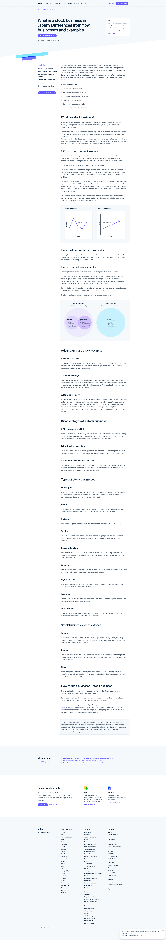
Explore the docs (113, 802)
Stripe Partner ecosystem (92, 899)
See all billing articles (44, 762)
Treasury (63, 892)
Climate (63, 847)
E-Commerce (88, 842)
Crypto (63, 851)
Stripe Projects (88, 921)
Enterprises (87, 832)
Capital (63, 842)
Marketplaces (88, 854)
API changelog (88, 916)
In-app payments (89, 851)
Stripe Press (111, 872)
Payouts (63, 878)
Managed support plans (115, 884)
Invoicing (63, 863)
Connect (63, 849)
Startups (87, 834)
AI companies (88, 863)
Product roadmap (113, 865)
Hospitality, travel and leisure (93, 873)
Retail (86, 888)
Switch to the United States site (132, 936)
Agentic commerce (90, 837)
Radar (62, 880)
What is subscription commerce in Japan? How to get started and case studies (88, 758)
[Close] (163, 931)
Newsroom (111, 870)
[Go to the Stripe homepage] (40, 829)
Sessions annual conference (116, 842)
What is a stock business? (46, 68)
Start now (42, 805)
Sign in (111, 3)
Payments (64, 876)
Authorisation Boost (67, 837)
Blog (109, 837)
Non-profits (87, 880)
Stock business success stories (48, 83)
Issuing (63, 866)
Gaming (86, 871)
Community (111, 839)
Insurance (87, 876)
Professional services (90, 883)
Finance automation (90, 847)
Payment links (65, 873)
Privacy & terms (112, 844)
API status (87, 913)
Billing (54, 9)
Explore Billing (88, 804)
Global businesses (89, 849)
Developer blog (89, 923)
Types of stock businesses (46, 79)
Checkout (64, 844)
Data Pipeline (65, 854)
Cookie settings (112, 856)
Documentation (89, 908)
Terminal (63, 890)
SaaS (85, 861)
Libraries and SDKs (90, 918)
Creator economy (89, 866)
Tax (62, 888)
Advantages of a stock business (48, 71)
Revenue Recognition (67, 883)
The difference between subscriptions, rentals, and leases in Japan (84, 763)
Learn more (111, 33)
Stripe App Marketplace (91, 897)
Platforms (87, 859)
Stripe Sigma (65, 885)
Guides (110, 832)
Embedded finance (90, 844)
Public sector (88, 885)
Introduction (42, 65)
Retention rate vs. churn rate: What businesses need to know (82, 760)
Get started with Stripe (46, 35)
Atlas (62, 834)
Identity (63, 861)
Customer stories (113, 834)
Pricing (86, 3)
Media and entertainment (92, 878)
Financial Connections (67, 859)
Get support (111, 882)
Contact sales (121, 3)
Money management (90, 856)
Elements (64, 856)
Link (62, 868)
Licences (110, 851)
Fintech (86, 868)
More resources (43, 9)
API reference (88, 911)
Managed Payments (67, 871)
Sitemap (110, 853)
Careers (110, 868)
